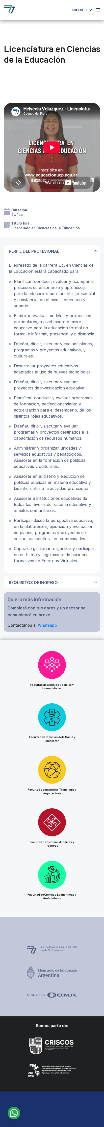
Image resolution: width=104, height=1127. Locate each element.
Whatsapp (47, 625)
